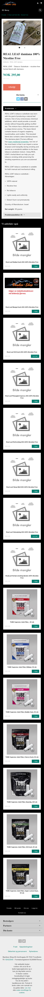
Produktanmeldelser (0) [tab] (13, 214)
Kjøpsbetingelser (26, 947)
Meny (6, 10)
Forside (4, 15)
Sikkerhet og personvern (17, 951)
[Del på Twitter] (18, 99)
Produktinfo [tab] (9, 108)
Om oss (26, 908)
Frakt (15, 947)
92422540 (9, 960)
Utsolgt (11, 87)
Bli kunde (18, 908)
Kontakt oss (22, 913)
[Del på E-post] (26, 99)
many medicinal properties (18, 142)
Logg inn (35, 908)
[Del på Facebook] (22, 99)
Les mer (28, 988)
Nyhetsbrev (33, 951)
